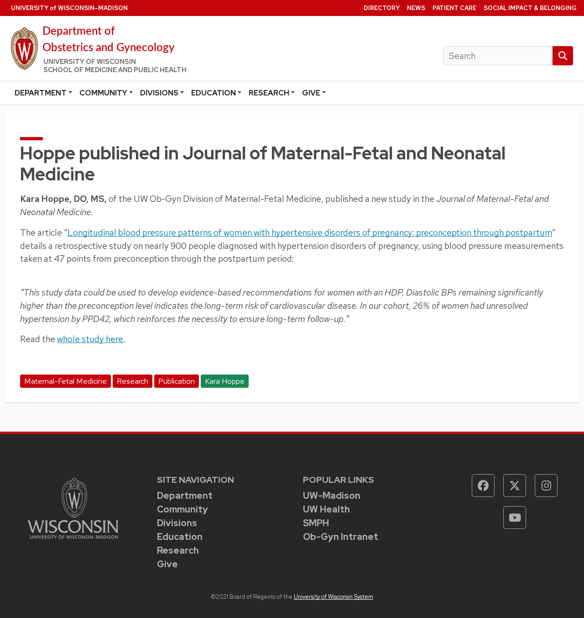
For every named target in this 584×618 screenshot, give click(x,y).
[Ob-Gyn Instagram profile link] (546, 485)
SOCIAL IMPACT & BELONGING (530, 8)
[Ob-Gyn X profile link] (514, 485)
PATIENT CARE (454, 8)
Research (269, 93)
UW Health (326, 509)
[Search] (563, 56)
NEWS (416, 8)
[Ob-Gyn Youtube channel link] (514, 517)
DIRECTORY (382, 8)
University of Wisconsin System (333, 597)
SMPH (316, 523)
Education (213, 93)
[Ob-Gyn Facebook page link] (483, 485)
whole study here (90, 339)
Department (41, 93)
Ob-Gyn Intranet (340, 537)
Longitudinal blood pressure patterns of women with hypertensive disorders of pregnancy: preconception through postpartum (310, 232)
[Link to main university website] (73, 507)
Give (311, 93)
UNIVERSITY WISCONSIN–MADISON (69, 8)
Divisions (159, 93)
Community (103, 93)
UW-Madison (331, 496)
